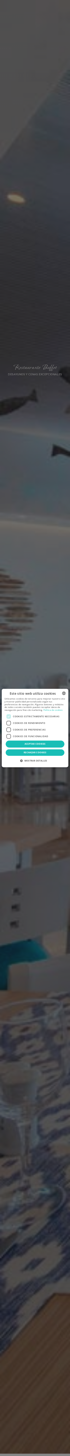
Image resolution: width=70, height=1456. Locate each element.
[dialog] (35, 728)
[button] (35, 760)
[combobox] (64, 693)
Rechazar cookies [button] (35, 752)
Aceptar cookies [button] (35, 743)
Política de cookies (53, 710)
